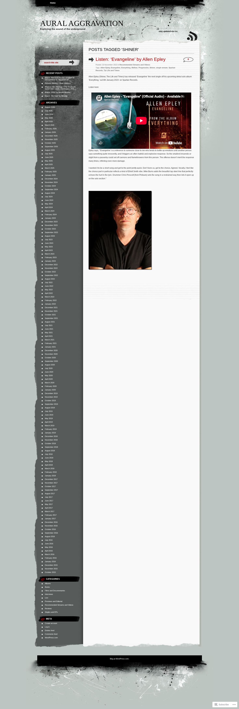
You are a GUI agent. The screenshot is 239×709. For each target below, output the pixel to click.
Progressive (144, 68)
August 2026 (50, 107)
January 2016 (50, 561)
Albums (48, 583)
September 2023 (51, 232)
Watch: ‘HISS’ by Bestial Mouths (57, 92)
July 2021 (49, 325)
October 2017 (50, 486)
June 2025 (49, 157)
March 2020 (49, 383)
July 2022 (49, 282)
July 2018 (49, 454)
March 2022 (49, 297)
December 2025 (51, 136)
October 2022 (50, 272)
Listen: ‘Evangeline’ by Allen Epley (131, 59)
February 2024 (51, 214)
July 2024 (49, 197)
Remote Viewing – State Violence (58, 83)
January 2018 (50, 476)
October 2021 (50, 315)
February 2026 (51, 129)
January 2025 (50, 175)
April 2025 (49, 164)
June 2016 (49, 544)
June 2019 (49, 415)
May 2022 (49, 290)
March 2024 (49, 211)
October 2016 (50, 529)
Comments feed (51, 634)
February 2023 (51, 257)
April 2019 (49, 422)
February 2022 (51, 300)
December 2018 (51, 436)
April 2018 (49, 465)
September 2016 (51, 533)
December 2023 (51, 222)
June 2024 (49, 200)
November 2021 (51, 311)
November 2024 (51, 182)
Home (53, 3)
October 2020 (50, 358)
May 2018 (49, 461)
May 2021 (49, 333)
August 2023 (50, 236)
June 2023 (49, 243)
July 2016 (49, 540)
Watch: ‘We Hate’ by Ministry (56, 96)
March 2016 (49, 554)
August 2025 (50, 150)
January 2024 (50, 218)
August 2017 (50, 494)
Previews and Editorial (53, 601)
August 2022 (50, 279)
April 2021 (49, 336)
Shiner (152, 68)
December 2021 (51, 307)
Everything (126, 68)
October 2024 (50, 186)
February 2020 (51, 386)
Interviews (49, 594)
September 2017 (51, 490)
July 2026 (49, 111)
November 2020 (51, 354)
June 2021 (49, 329)
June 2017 (49, 501)
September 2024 (51, 189)
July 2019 (49, 411)
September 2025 (51, 146)
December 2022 (51, 265)
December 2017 (51, 479)
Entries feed (49, 630)
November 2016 (51, 526)
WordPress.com (51, 638)
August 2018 (50, 451)
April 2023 (49, 250)
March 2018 (49, 468)
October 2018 (50, 443)
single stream (162, 68)
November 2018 (51, 440)
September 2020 (51, 361)
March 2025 (49, 168)
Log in (47, 627)
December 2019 (51, 393)
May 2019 (49, 418)
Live (46, 598)
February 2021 (51, 343)
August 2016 (50, 536)
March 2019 (49, 426)
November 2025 (51, 139)
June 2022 (49, 286)
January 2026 (50, 132)
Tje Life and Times (112, 70)
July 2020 (49, 368)
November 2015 (51, 569)
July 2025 (49, 154)
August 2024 (50, 193)
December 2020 (51, 350)
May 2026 (49, 118)
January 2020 (50, 390)
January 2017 (50, 519)
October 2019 (50, 400)
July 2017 (49, 497)
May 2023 (49, 247)
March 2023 (49, 254)
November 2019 (51, 397)
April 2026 (49, 121)
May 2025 (49, 161)
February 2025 (51, 172)
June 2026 (49, 114)
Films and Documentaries (55, 591)
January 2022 (50, 304)
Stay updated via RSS (168, 31)
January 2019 (50, 433)
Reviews (48, 608)
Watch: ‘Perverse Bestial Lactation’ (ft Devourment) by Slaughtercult (59, 79)
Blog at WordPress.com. (119, 659)
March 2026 (49, 125)
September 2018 (51, 447)
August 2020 (50, 365)
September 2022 (51, 275)
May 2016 (49, 547)
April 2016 (49, 551)
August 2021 (50, 322)
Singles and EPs (51, 612)
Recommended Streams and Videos (59, 605)
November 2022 (51, 268)
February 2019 (51, 429)
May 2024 (49, 204)
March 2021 (49, 340)
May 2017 (49, 504)
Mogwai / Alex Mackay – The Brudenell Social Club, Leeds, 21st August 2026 (60, 88)
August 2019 (50, 408)
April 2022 (49, 293)
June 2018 (49, 458)
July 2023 (49, 240)
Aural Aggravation (82, 23)
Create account (51, 623)
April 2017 (49, 508)
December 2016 (51, 522)
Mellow (135, 68)
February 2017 (51, 515)
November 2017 (51, 483)
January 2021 (50, 347)
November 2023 (51, 225)
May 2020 (49, 375)
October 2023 (50, 229)
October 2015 (50, 572)
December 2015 (51, 565)
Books (47, 587)
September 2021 (51, 318)
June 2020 (49, 372)
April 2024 (49, 207)
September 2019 (51, 404)
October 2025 (50, 143)
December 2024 (51, 179)
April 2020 (49, 379)
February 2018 (51, 472)
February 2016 (51, 558)
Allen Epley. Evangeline (110, 68)
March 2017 (49, 511)
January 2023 (50, 261)
